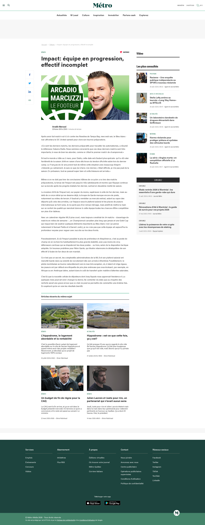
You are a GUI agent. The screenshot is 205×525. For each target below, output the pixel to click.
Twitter (155, 462)
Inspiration (98, 15)
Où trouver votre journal (99, 462)
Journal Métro (158, 196)
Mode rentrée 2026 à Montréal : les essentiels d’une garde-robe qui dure (157, 191)
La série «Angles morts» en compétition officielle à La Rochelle (163, 160)
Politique (153, 74)
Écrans (152, 154)
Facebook (157, 457)
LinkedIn (156, 480)
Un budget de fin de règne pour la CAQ (60, 399)
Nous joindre (126, 457)
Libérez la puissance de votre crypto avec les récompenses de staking (156, 225)
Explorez (143, 15)
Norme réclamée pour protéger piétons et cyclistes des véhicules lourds (163, 140)
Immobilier (113, 15)
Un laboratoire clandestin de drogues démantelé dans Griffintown (164, 120)
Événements (30, 462)
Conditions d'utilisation (87, 520)
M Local (74, 15)
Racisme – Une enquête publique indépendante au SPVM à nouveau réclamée (163, 80)
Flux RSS (61, 462)
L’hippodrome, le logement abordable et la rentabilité (56, 337)
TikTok (155, 471)
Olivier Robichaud (62, 358)
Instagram (157, 466)
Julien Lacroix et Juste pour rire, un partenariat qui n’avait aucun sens (107, 399)
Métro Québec (95, 466)
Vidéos (28, 471)
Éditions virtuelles (96, 457)
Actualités (62, 15)
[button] (3, 5)
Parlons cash (129, 15)
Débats (52, 44)
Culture (86, 15)
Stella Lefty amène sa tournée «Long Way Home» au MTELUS (163, 100)
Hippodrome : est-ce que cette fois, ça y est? (107, 337)
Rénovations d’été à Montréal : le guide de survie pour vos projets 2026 (158, 208)
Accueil (44, 44)
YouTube (156, 475)
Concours (29, 466)
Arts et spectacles (157, 94)
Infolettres (61, 457)
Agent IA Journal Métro (172, 86)
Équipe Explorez (158, 231)
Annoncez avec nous (129, 462)
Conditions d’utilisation (131, 478)
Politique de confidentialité (132, 483)
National (153, 134)
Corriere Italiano (96, 471)
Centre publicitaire (129, 466)
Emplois (28, 457)
